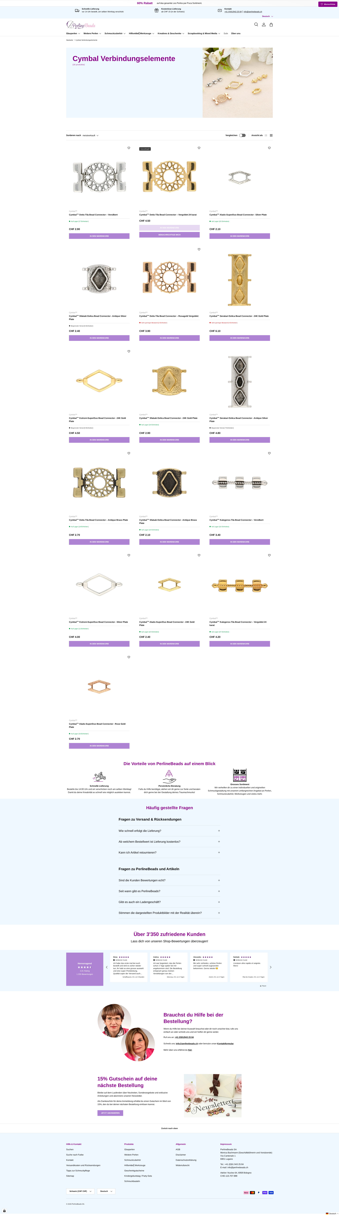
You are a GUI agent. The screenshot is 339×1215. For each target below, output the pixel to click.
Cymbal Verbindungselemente (86, 40)
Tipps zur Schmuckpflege (78, 1170)
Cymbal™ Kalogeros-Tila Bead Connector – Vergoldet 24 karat (237, 623)
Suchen (69, 1149)
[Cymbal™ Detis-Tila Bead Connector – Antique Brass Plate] (99, 483)
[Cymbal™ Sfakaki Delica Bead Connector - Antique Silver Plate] (99, 279)
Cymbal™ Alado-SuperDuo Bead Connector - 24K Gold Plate (167, 623)
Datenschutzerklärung (186, 1160)
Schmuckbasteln (132, 1181)
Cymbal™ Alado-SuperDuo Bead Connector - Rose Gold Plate (97, 725)
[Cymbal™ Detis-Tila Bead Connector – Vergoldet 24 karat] (169, 177)
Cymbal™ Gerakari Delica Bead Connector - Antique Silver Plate (238, 419)
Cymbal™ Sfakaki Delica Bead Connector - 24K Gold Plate (168, 418)
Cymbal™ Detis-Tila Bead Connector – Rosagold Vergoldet (168, 316)
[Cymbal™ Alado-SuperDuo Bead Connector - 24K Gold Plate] (169, 585)
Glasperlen (71, 33)
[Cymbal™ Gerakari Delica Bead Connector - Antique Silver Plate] (239, 381)
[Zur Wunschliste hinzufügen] (129, 148)
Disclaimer (181, 1155)
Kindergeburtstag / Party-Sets (138, 1176)
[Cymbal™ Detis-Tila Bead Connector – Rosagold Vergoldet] (169, 279)
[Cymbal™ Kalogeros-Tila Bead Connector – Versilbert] (239, 483)
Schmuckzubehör (113, 33)
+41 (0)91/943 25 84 (233, 12)
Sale (226, 33)
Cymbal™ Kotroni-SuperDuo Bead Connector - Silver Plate (98, 622)
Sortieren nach (73, 135)
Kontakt (69, 1160)
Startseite (69, 40)
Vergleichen (231, 135)
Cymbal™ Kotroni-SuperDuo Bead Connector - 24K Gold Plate (97, 419)
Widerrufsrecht (182, 1165)
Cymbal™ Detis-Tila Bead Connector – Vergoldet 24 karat (168, 215)
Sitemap (70, 1176)
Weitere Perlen (91, 33)
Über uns (235, 33)
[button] (271, 25)
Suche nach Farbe (75, 1155)
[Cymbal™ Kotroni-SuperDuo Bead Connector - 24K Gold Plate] (99, 381)
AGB (178, 1149)
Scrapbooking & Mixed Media (202, 33)
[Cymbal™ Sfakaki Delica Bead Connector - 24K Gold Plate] (169, 381)
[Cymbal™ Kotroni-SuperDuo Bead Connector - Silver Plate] (99, 585)
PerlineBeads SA (78, 1204)
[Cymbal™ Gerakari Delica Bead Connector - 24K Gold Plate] (239, 279)
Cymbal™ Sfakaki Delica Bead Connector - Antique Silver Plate (97, 317)
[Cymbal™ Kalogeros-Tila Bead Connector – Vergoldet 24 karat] (239, 585)
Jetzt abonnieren (110, 1113)
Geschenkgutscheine (134, 1170)
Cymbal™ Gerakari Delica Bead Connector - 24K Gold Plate (239, 316)
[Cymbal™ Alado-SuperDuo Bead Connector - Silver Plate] (239, 177)
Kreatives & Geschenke (169, 33)
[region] (188, 967)
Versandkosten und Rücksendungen (83, 1165)
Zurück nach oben (169, 1128)
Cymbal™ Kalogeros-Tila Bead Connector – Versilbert (236, 520)
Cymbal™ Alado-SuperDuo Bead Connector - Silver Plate (238, 215)
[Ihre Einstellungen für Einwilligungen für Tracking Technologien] (4, 1210)
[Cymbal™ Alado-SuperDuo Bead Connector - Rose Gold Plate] (99, 686)
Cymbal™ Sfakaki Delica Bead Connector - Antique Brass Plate (168, 521)
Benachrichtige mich (169, 235)
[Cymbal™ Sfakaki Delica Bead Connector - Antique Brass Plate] (169, 483)
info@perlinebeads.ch (253, 12)
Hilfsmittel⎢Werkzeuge (140, 33)
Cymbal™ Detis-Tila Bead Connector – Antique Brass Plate (98, 520)
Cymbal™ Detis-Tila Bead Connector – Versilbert (93, 215)
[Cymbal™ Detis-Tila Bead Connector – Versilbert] (99, 177)
